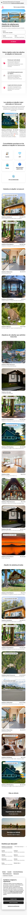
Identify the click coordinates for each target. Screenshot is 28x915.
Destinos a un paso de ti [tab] (7, 846)
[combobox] (13, 32)
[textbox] (7, 37)
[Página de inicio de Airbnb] (3, 7)
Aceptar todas (13, 899)
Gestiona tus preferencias (13, 906)
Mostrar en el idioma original (17, 3)
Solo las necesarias (13, 902)
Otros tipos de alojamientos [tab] (20, 846)
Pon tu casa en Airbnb (19, 7)
